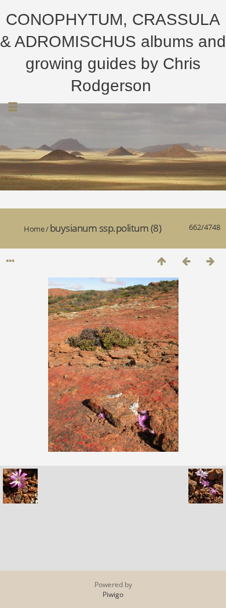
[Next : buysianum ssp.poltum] (210, 261)
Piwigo (113, 594)
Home (34, 229)
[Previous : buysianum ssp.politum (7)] (186, 261)
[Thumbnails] (162, 261)
